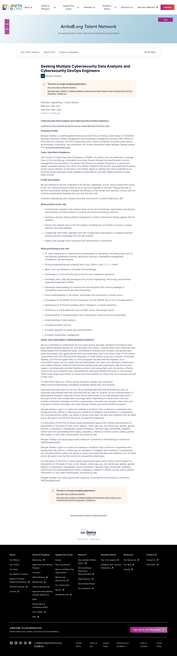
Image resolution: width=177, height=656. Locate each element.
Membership (38, 582)
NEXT (35, 599)
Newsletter (151, 564)
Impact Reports (84, 579)
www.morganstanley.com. (58, 147)
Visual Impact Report (86, 583)
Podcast (127, 569)
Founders (36, 572)
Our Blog (127, 564)
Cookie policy (95, 539)
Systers (58, 590)
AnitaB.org (39, 646)
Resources (126, 7)
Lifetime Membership (41, 586)
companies (68, 52)
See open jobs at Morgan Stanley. (62, 87)
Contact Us (151, 560)
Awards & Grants (107, 7)
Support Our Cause (68, 7)
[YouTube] (20, 642)
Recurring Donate (62, 564)
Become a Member (146, 7)
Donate (58, 560)
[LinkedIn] (7, 32)
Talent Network (39, 577)
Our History (14, 564)
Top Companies (84, 588)
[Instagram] (7, 21)
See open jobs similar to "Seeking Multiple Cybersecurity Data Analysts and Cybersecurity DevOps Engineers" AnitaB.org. (90, 92)
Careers (13, 591)
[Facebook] (7, 26)
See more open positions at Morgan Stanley (88, 515)
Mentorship (37, 560)
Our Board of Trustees (19, 574)
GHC (34, 616)
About (27, 7)
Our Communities (62, 585)
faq (165, 19)
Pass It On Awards (108, 560)
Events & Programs (45, 7)
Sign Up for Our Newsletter (147, 629)
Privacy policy (82, 539)
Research (88, 7)
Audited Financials (17, 586)
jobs (49, 52)
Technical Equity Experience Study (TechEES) (84, 571)
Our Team (14, 569)
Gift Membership (62, 594)
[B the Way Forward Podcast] (29, 642)
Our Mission (15, 560)
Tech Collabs (38, 612)
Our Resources (130, 560)
